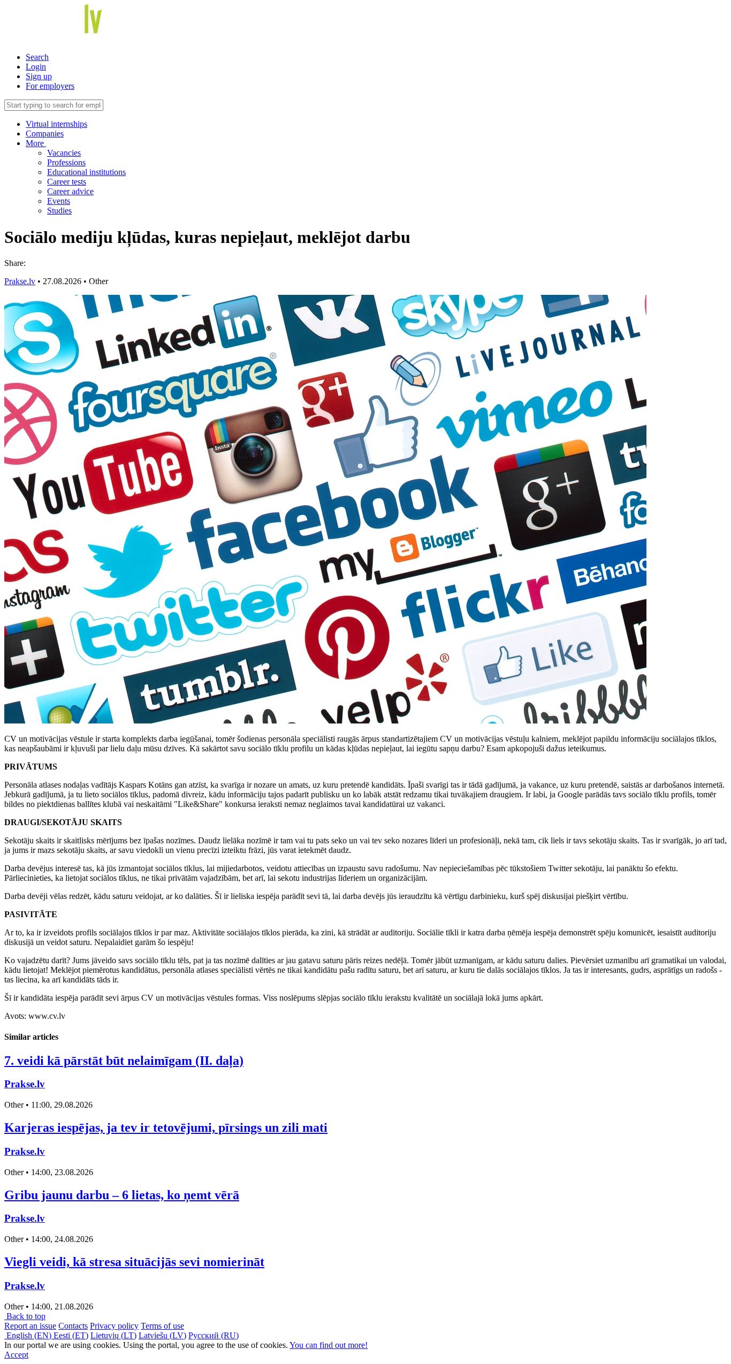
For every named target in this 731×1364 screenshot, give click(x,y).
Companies (45, 133)
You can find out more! (329, 1345)
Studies (59, 210)
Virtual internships (56, 123)
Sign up (39, 76)
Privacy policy (114, 1325)
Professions (66, 162)
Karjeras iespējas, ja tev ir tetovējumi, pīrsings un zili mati (166, 1127)
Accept (16, 1354)
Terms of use (162, 1325)
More (36, 143)
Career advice (70, 191)
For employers (50, 85)
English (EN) (29, 1335)
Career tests (66, 181)
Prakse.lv (19, 281)
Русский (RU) (213, 1335)
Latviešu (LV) (162, 1335)
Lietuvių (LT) (113, 1335)
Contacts (73, 1325)
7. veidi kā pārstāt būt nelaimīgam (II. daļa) (123, 1061)
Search (37, 57)
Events (58, 200)
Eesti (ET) (71, 1335)
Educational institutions (86, 172)
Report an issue (30, 1325)
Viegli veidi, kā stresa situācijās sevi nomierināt (134, 1262)
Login (36, 66)
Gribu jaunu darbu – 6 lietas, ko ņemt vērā (121, 1195)
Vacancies (64, 152)
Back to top (24, 1316)
